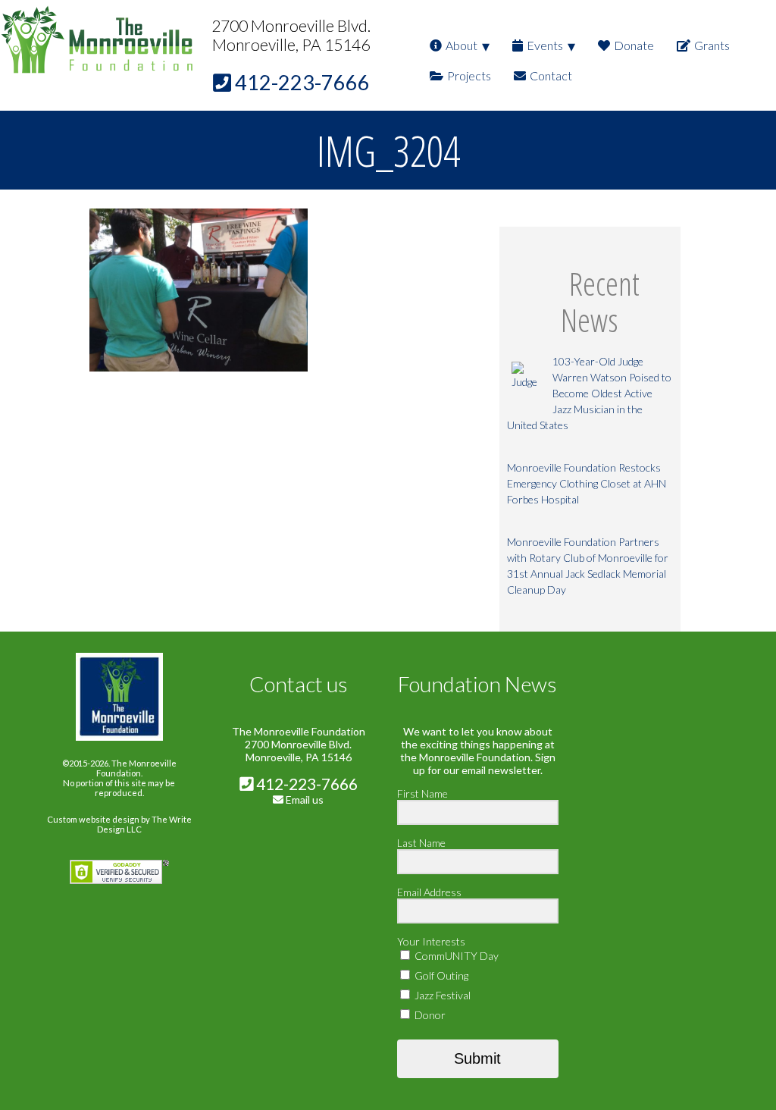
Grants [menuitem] (712, 45)
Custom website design (93, 819)
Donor (429, 1014)
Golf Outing (440, 975)
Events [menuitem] (545, 45)
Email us (305, 799)
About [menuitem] (461, 45)
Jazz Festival (441, 995)
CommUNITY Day (455, 955)
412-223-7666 (305, 783)
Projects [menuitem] (469, 75)
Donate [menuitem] (634, 45)
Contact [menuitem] (551, 75)
